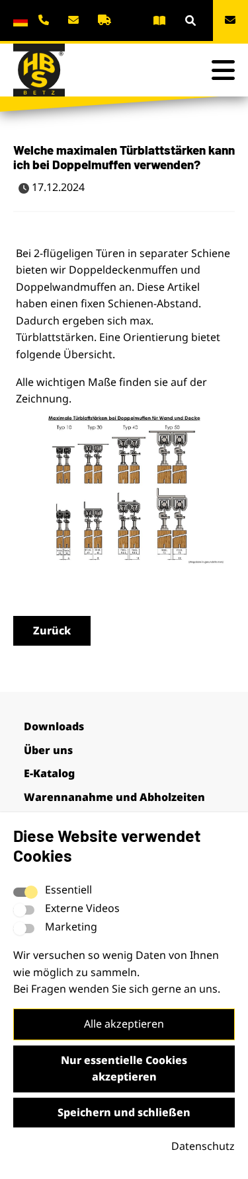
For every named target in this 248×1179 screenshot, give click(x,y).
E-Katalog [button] (49, 773)
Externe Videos (82, 908)
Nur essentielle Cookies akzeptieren (124, 1068)
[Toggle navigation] (223, 70)
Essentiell (68, 889)
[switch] (23, 910)
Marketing (71, 926)
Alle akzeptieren (124, 1023)
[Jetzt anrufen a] (46, 20)
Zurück (52, 630)
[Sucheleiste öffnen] (190, 20)
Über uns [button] (48, 750)
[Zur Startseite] (40, 70)
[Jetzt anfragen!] (230, 20)
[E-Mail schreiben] (75, 20)
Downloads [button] (54, 726)
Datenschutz (203, 1146)
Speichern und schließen (124, 1112)
